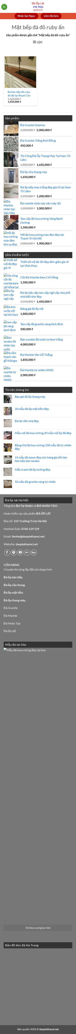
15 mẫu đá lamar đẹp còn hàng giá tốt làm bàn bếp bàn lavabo (41, 459)
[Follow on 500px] (34, 552)
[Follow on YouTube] (20, 552)
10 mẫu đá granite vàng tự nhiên (35, 481)
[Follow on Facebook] (7, 552)
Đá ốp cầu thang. (14, 585)
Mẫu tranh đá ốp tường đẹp (32, 469)
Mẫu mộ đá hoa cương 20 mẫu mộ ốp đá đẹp (43, 433)
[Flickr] (27, 552)
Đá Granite (11, 608)
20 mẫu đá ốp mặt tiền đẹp (32, 408)
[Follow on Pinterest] (14, 552)
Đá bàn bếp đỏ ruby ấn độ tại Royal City (19, 93)
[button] (4, 7)
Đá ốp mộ (10, 631)
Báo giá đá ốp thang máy (30, 396)
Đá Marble (10, 615)
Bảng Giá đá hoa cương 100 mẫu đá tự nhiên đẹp (43, 446)
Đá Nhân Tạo (12, 623)
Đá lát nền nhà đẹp (27, 421)
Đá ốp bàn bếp (13, 577)
